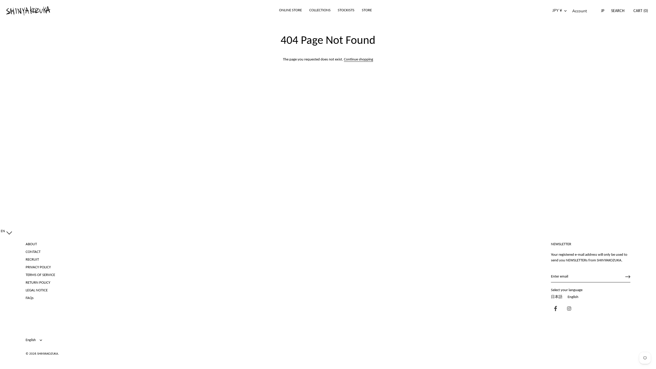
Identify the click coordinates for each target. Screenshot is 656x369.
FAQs (30, 298)
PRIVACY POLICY (38, 267)
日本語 (556, 297)
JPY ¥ (557, 10)
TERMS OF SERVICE (40, 275)
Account (579, 11)
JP (602, 11)
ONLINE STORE (290, 10)
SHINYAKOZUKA (47, 353)
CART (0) (640, 11)
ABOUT (31, 244)
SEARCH (617, 11)
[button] (5, 231)
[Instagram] (568, 309)
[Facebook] (554, 309)
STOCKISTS (346, 10)
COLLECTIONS (320, 10)
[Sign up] (627, 276)
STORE (367, 10)
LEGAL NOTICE (37, 290)
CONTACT (33, 252)
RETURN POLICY (38, 283)
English (573, 297)
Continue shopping (358, 59)
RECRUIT (32, 260)
